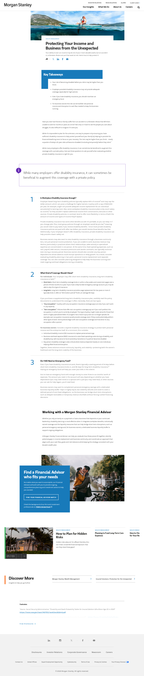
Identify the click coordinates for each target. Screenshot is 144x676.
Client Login (134, 3)
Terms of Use (85, 662)
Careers (129, 7)
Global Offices (32, 662)
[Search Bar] (138, 7)
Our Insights (88, 7)
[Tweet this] (53, 60)
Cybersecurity (71, 662)
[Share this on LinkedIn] (58, 60)
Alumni (123, 3)
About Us (117, 7)
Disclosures (37, 652)
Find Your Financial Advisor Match (41, 497)
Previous (18, 556)
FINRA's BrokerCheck (44, 507)
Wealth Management (52, 39)
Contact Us (19, 662)
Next (24, 556)
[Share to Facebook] (63, 60)
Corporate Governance (77, 652)
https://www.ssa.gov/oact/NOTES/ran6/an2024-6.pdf (43, 612)
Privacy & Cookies (100, 662)
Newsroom (96, 652)
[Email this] (67, 60)
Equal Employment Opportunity (52, 662)
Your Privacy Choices (119, 662)
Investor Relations (94, 3)
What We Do (103, 7)
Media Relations (111, 3)
